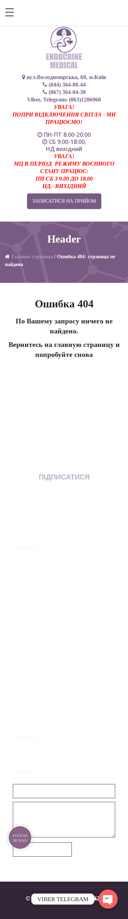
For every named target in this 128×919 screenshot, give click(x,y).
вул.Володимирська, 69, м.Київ (65, 77)
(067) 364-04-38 (71, 610)
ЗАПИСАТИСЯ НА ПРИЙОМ (64, 201)
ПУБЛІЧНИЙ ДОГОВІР (44, 676)
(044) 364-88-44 (31, 610)
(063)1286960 (85, 100)
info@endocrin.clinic (45, 653)
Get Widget (108, 912)
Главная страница (32, 256)
